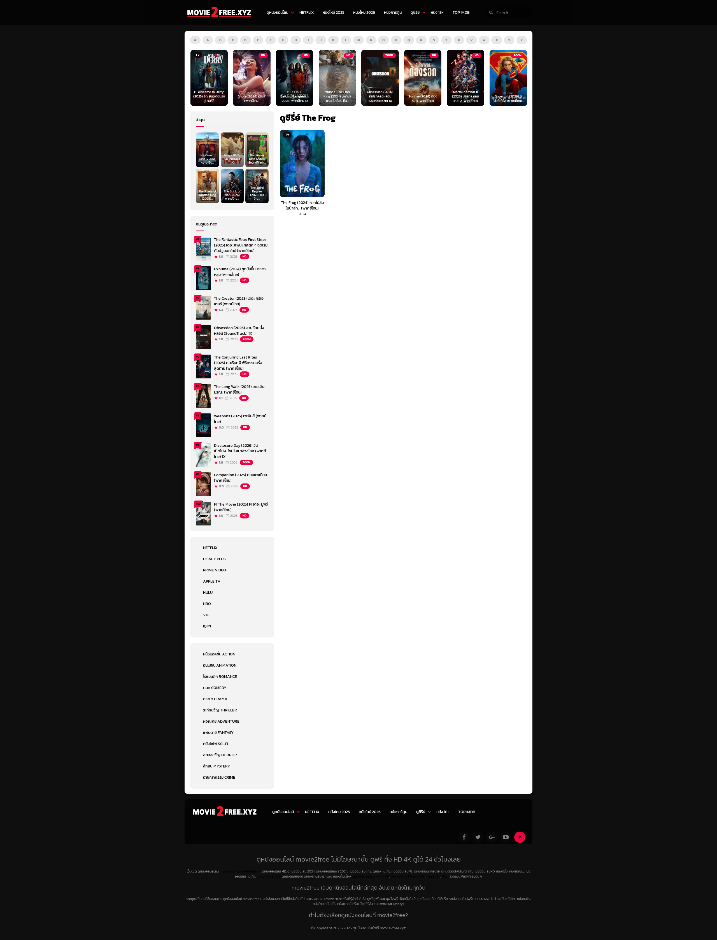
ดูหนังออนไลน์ (277, 12)
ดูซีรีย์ (415, 12)
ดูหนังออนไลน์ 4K (248, 871)
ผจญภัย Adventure (221, 721)
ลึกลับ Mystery (216, 766)
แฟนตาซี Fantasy (218, 733)
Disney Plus (214, 559)
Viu (206, 615)
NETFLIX (306, 12)
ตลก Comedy (214, 688)
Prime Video (214, 570)
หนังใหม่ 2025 (333, 12)
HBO (207, 604)
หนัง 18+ (437, 12)
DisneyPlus (399, 876)
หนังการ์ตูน (393, 12)
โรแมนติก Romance (220, 677)
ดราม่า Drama (215, 699)
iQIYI (207, 626)
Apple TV (211, 581)
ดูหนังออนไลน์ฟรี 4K (366, 876)
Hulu (208, 592)
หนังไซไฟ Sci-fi (215, 744)
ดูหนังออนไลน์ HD (269, 876)
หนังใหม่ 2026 (364, 12)
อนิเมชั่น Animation (219, 665)
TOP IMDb (461, 12)
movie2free (228, 871)
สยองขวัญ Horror (220, 755)
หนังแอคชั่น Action (219, 654)
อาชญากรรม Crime (219, 777)
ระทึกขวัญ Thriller (220, 710)
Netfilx (384, 876)
